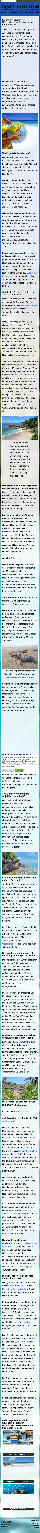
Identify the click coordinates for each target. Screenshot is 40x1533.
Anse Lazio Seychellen (16, 833)
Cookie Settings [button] (8, 771)
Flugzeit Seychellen (27, 1322)
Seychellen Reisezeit (20, 6)
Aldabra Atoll (8, 1121)
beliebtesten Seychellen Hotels (20, 677)
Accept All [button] (19, 771)
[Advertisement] (20, 70)
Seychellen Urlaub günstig (14, 1213)
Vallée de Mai (22, 1111)
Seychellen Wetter (28, 305)
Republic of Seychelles (12, 1289)
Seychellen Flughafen (23, 1266)
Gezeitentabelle (9, 944)
